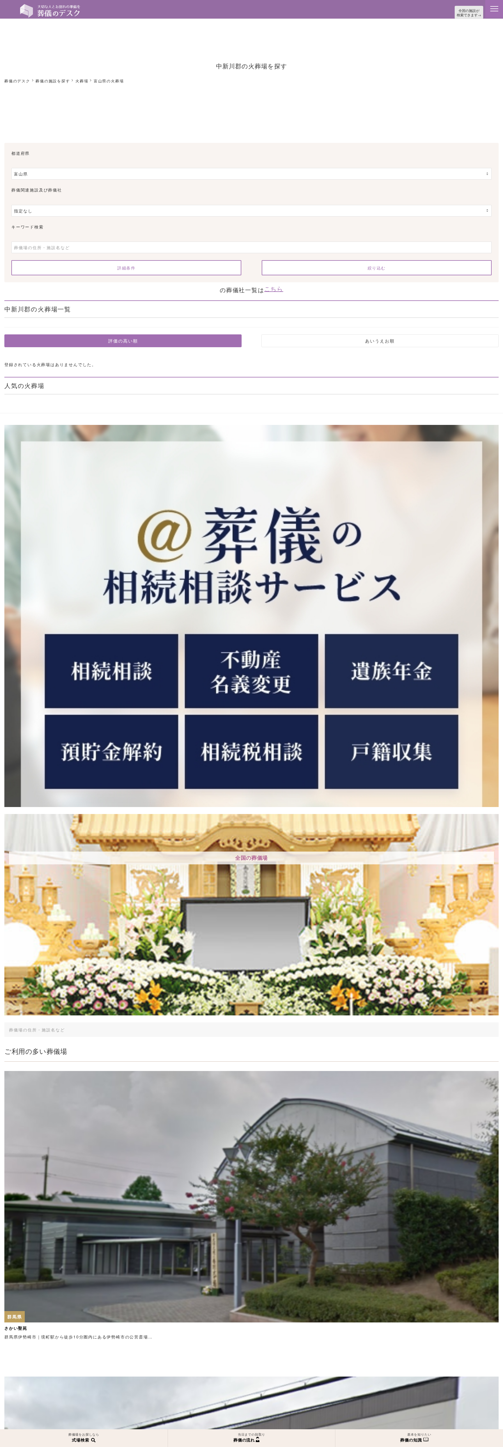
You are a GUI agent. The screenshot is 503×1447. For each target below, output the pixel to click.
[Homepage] (50, 6)
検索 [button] (442, 1026)
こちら (273, 286)
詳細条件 (126, 266)
